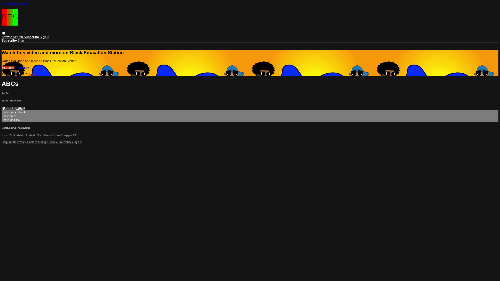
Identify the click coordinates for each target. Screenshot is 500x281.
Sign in (44, 37)
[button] (3, 33)
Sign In (22, 40)
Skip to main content (14, 3)
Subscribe (8, 67)
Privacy (22, 142)
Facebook (8, 108)
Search (18, 37)
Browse (7, 37)
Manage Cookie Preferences (55, 142)
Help (5, 142)
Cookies (32, 142)
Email (21, 108)
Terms (12, 142)
